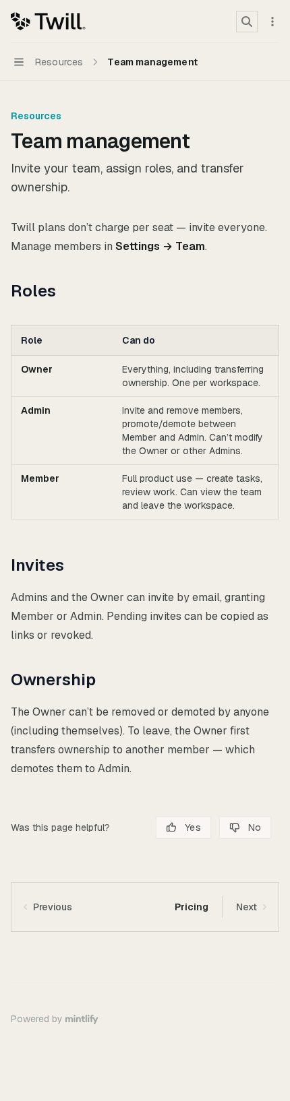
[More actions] (272, 21)
